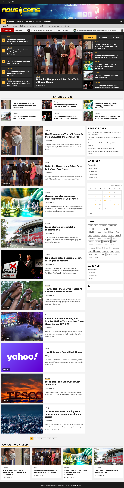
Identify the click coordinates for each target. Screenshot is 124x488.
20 (95, 204)
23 (110, 204)
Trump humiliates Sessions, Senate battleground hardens (18, 63)
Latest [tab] (91, 37)
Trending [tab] (117, 37)
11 (119, 196)
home (117, 235)
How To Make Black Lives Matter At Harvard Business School (107, 117)
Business (10, 21)
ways (96, 257)
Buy (90, 229)
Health (41, 26)
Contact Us (91, 273)
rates (112, 244)
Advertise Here (92, 270)
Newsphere (69, 486)
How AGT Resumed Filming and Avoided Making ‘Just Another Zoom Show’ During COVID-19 (64, 321)
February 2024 (92, 165)
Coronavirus (32, 26)
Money (38, 21)
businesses (112, 225)
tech (117, 251)
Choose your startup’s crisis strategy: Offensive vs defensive (76, 30)
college (103, 229)
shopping (116, 248)
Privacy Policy (92, 276)
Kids (99, 238)
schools (108, 248)
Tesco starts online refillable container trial (18, 52)
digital (105, 232)
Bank (90, 225)
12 (90, 200)
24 (114, 204)
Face (117, 232)
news (114, 241)
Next (54, 439)
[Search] (121, 22)
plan (106, 244)
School (100, 248)
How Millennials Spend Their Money (63, 352)
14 (100, 200)
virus (90, 257)
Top (96, 254)
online (15, 26)
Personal (48, 21)
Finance (20, 21)
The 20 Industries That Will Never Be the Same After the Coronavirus (18, 73)
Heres (111, 235)
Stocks (98, 251)
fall (90, 235)
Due (111, 232)
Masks (91, 241)
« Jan (90, 214)
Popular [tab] (103, 37)
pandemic (66, 26)
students (105, 251)
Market (115, 238)
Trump (102, 254)
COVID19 (92, 232)
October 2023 (92, 178)
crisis (99, 232)
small (91, 251)
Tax (112, 251)
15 (105, 200)
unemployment (112, 254)
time (90, 254)
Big (96, 225)
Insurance (30, 21)
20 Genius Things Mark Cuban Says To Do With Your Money (29, 30)
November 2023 (93, 174)
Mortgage (106, 241)
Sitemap (90, 279)
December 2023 (93, 171)
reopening (92, 248)
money (48, 26)
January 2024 (92, 168)
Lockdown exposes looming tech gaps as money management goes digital (63, 414)
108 (49, 439)
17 (114, 200)
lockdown (107, 238)
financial (96, 235)
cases (96, 229)
